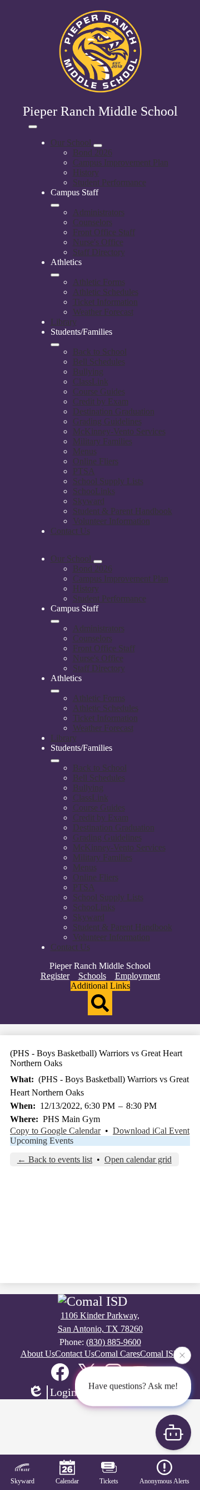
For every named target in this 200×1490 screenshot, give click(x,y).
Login (63, 1392)
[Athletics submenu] (55, 275)
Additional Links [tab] (100, 985)
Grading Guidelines (107, 421)
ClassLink (90, 381)
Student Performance (109, 182)
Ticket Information (105, 302)
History (86, 172)
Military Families (102, 441)
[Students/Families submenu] (55, 344)
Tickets (108, 1481)
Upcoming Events (41, 1140)
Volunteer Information (111, 521)
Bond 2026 (92, 152)
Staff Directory (99, 252)
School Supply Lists (108, 481)
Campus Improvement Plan (120, 162)
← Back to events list (54, 1159)
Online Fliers (95, 461)
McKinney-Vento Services (119, 431)
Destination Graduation (113, 411)
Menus (85, 451)
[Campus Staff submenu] (55, 205)
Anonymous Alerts (164, 1481)
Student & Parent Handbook (122, 511)
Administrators (98, 212)
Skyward (88, 501)
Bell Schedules (99, 361)
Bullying (88, 371)
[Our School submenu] (97, 145)
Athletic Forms (99, 282)
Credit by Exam (100, 401)
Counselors (92, 222)
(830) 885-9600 (113, 1342)
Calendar (67, 1481)
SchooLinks (94, 491)
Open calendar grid (138, 1159)
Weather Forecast (103, 311)
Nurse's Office (98, 242)
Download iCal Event (151, 1130)
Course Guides (99, 391)
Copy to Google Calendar (55, 1130)
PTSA (84, 471)
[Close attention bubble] (182, 1355)
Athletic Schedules (105, 292)
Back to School (100, 351)
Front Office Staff (104, 232)
